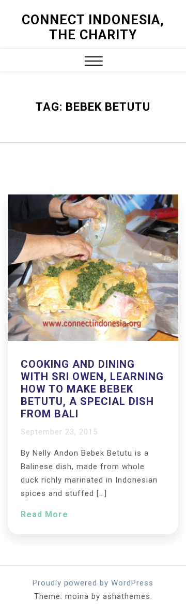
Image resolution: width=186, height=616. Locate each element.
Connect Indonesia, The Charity (93, 27)
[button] (94, 62)
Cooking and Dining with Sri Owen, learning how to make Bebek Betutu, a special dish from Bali (92, 389)
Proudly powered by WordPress (93, 583)
